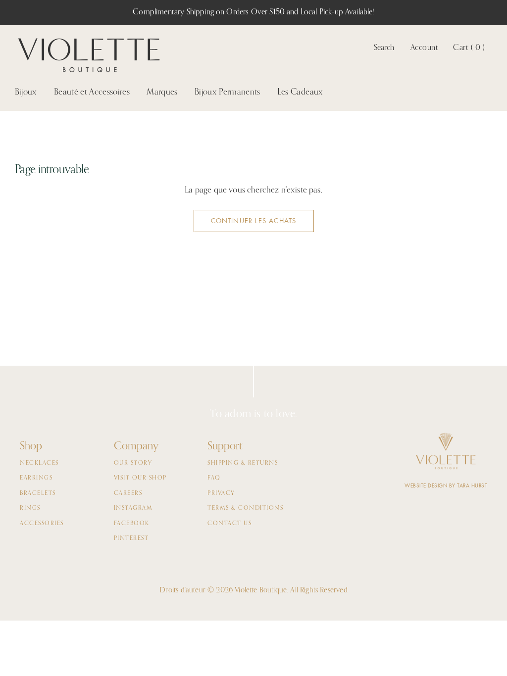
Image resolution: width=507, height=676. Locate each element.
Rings (30, 508)
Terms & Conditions (245, 508)
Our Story (133, 463)
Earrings (36, 478)
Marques (162, 92)
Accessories (42, 524)
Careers (128, 493)
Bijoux (26, 92)
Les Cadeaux (300, 92)
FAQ (214, 478)
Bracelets (38, 493)
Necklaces (39, 463)
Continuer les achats (254, 221)
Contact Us (229, 524)
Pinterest (131, 538)
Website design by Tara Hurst (446, 486)
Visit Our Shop (140, 478)
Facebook (132, 524)
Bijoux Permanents (227, 92)
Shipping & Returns (242, 463)
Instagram (133, 508)
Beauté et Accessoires (92, 92)
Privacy (221, 493)
